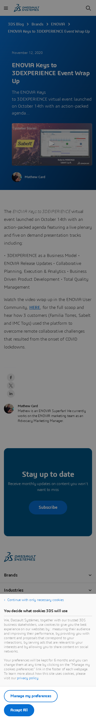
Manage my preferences (30, 696)
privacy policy (27, 678)
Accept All (19, 710)
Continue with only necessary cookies (35, 600)
